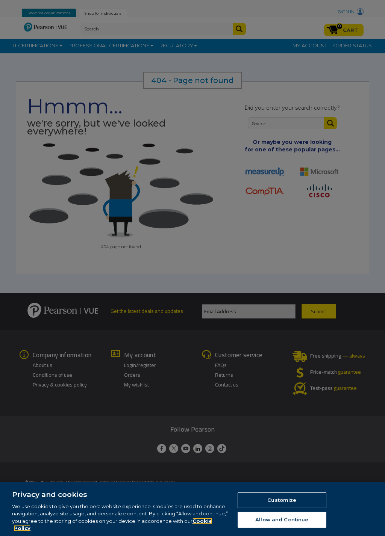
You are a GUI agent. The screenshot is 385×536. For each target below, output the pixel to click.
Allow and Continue (281, 519)
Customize (281, 500)
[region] (192, 509)
